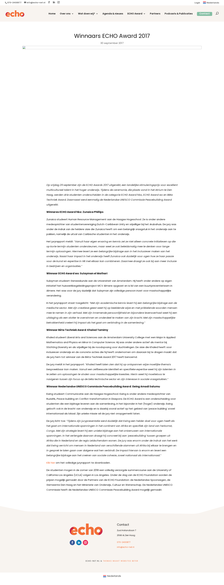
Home (52, 14)
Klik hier (50, 463)
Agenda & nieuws (112, 14)
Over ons (65, 14)
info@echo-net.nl (125, 547)
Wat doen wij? (86, 14)
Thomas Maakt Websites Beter (120, 561)
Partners (155, 14)
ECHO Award (134, 14)
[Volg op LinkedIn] (78, 542)
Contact (204, 14)
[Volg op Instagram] (85, 542)
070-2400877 (124, 542)
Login (197, 3)
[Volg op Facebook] (72, 542)
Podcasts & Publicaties (179, 14)
